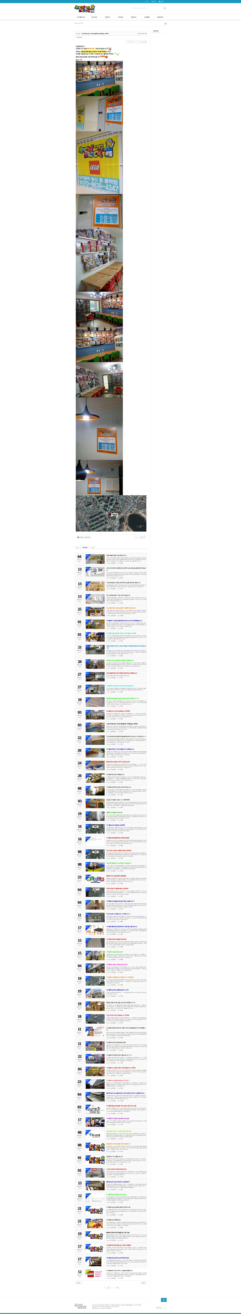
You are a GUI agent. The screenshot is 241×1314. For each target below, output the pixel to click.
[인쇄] (142, 42)
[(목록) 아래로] (137, 42)
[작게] (132, 42)
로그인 (147, 1)
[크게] (129, 42)
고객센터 (120, 17)
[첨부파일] (145, 42)
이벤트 (93, 547)
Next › (117, 1287)
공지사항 (94, 17)
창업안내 (133, 17)
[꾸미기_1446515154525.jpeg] (99, 62)
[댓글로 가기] (140, 42)
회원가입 (153, 1)
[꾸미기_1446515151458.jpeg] (99, 230)
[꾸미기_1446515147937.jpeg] (99, 132)
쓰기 (144, 1283)
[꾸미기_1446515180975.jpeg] (99, 461)
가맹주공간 (160, 17)
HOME (76, 23)
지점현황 (146, 17)
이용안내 (107, 17)
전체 (77, 547)
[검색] (164, 8)
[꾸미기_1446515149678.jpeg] (99, 195)
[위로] (135, 42)
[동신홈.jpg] (111, 496)
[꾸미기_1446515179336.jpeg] (99, 398)
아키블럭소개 (81, 17)
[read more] (111, 559)
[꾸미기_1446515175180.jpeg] (99, 328)
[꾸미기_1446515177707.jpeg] (99, 363)
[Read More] (111, 1274)
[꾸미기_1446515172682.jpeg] (99, 293)
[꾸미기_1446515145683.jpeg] (99, 97)
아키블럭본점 (79, 37)
